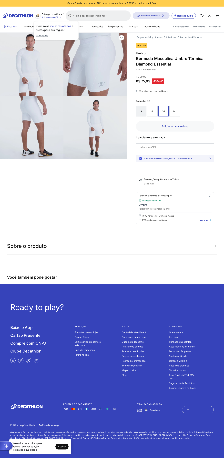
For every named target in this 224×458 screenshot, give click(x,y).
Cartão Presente (25, 335)
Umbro (141, 53)
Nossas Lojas (215, 26)
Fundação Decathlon (180, 341)
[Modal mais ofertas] (210, 195)
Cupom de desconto (133, 341)
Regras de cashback (133, 356)
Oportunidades (152, 26)
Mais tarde (42, 35)
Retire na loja (82, 354)
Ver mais (204, 220)
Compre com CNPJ (28, 343)
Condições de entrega (134, 337)
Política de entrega (49, 425)
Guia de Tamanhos (85, 350)
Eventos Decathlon (132, 365)
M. (174, 111)
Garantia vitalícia (178, 360)
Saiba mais (149, 183)
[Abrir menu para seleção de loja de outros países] (198, 409)
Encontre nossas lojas (86, 332)
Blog (124, 375)
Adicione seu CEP (50, 17)
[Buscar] (70, 16)
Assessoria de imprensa (182, 346)
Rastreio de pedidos (132, 346)
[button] (6, 445)
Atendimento (199, 26)
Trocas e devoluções (133, 351)
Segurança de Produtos (181, 383)
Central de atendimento (134, 332)
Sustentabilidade (178, 356)
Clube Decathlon (181, 26)
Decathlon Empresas (180, 351)
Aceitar (62, 446)
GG (163, 111)
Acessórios (97, 26)
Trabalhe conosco (178, 370)
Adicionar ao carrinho (175, 126)
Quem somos (176, 332)
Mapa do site (129, 370)
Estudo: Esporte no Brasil (182, 388)
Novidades (29, 26)
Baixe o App (21, 327)
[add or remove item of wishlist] (121, 37)
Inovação (174, 337)
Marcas (133, 26)
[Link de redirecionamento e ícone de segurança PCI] (146, 410)
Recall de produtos (179, 365)
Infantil (80, 26)
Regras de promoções (133, 360)
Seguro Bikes (82, 337)
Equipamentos (115, 26)
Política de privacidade (22, 425)
